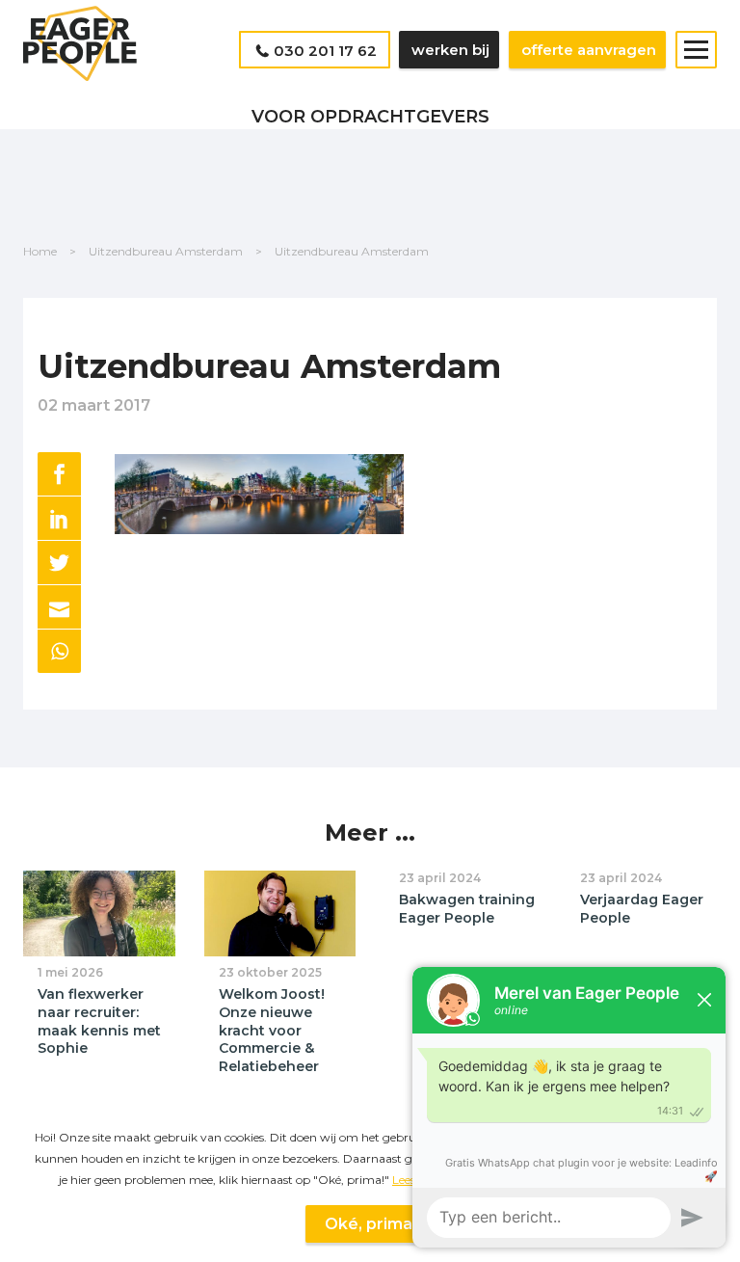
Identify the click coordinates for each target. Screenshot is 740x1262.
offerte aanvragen (588, 49)
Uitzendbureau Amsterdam (166, 251)
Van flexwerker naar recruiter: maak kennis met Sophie (99, 1021)
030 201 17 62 (325, 50)
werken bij (450, 49)
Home (40, 251)
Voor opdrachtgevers (370, 116)
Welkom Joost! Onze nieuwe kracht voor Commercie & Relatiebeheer (272, 1030)
